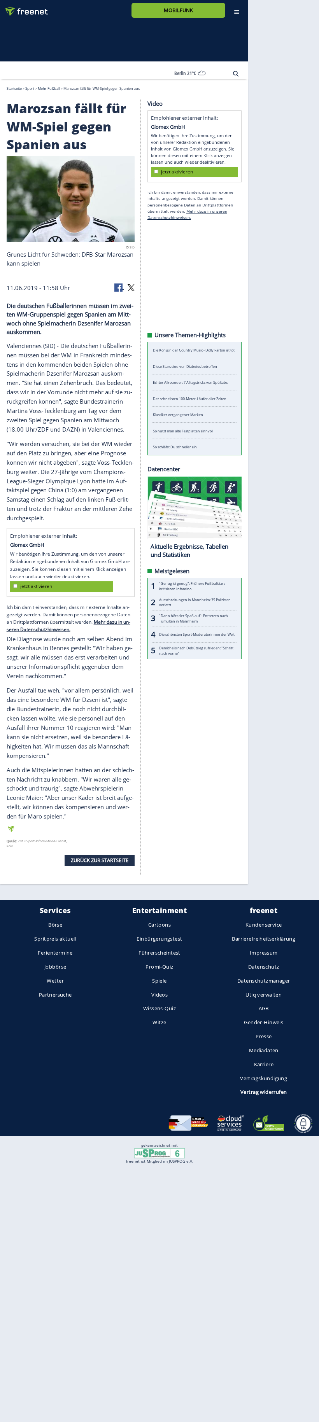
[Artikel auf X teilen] (131, 287)
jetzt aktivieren (36, 586)
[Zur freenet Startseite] (24, 8)
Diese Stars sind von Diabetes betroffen (185, 366)
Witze (159, 1022)
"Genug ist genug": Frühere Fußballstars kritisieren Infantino (192, 586)
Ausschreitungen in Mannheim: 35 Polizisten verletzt (195, 602)
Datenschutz (263, 966)
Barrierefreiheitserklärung (263, 938)
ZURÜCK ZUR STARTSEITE (99, 860)
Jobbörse (55, 966)
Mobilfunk (178, 10)
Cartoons (159, 924)
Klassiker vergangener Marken (178, 414)
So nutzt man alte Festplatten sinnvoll (183, 430)
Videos (159, 994)
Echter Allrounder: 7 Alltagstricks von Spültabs (190, 382)
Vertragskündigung (263, 1077)
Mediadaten (264, 1049)
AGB (264, 1008)
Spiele (159, 980)
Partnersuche (55, 994)
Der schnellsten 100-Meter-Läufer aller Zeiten (189, 398)
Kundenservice (263, 924)
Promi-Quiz (159, 966)
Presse (264, 1036)
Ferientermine (55, 952)
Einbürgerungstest (159, 938)
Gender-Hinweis (263, 1022)
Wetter (55, 980)
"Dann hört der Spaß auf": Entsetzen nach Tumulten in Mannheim (193, 618)
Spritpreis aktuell (55, 938)
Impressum (264, 952)
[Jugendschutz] (159, 1152)
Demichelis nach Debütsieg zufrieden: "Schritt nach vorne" (196, 650)
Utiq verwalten (263, 994)
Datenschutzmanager (263, 980)
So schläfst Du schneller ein (175, 447)
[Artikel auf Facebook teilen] (119, 287)
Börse (55, 924)
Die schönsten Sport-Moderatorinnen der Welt (197, 634)
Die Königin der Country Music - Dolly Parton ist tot (194, 350)
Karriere (263, 1063)
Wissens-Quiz (159, 1008)
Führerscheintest (159, 952)
